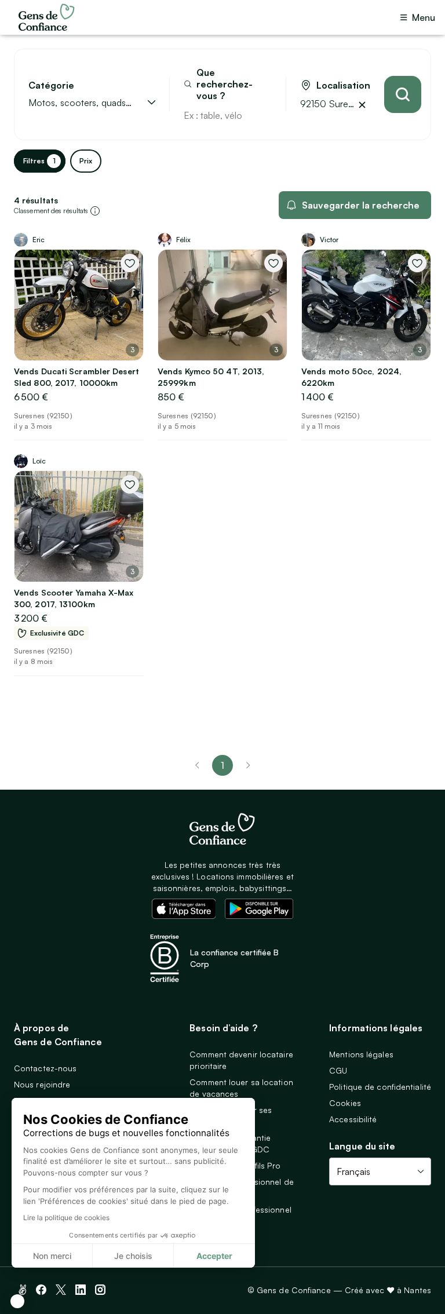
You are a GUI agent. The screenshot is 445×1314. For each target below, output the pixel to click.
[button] (17, 1301)
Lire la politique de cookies (66, 1217)
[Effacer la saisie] (264, 115)
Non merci (52, 1256)
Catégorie (51, 85)
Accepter (214, 1256)
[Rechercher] (402, 94)
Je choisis (133, 1256)
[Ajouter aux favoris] (130, 263)
